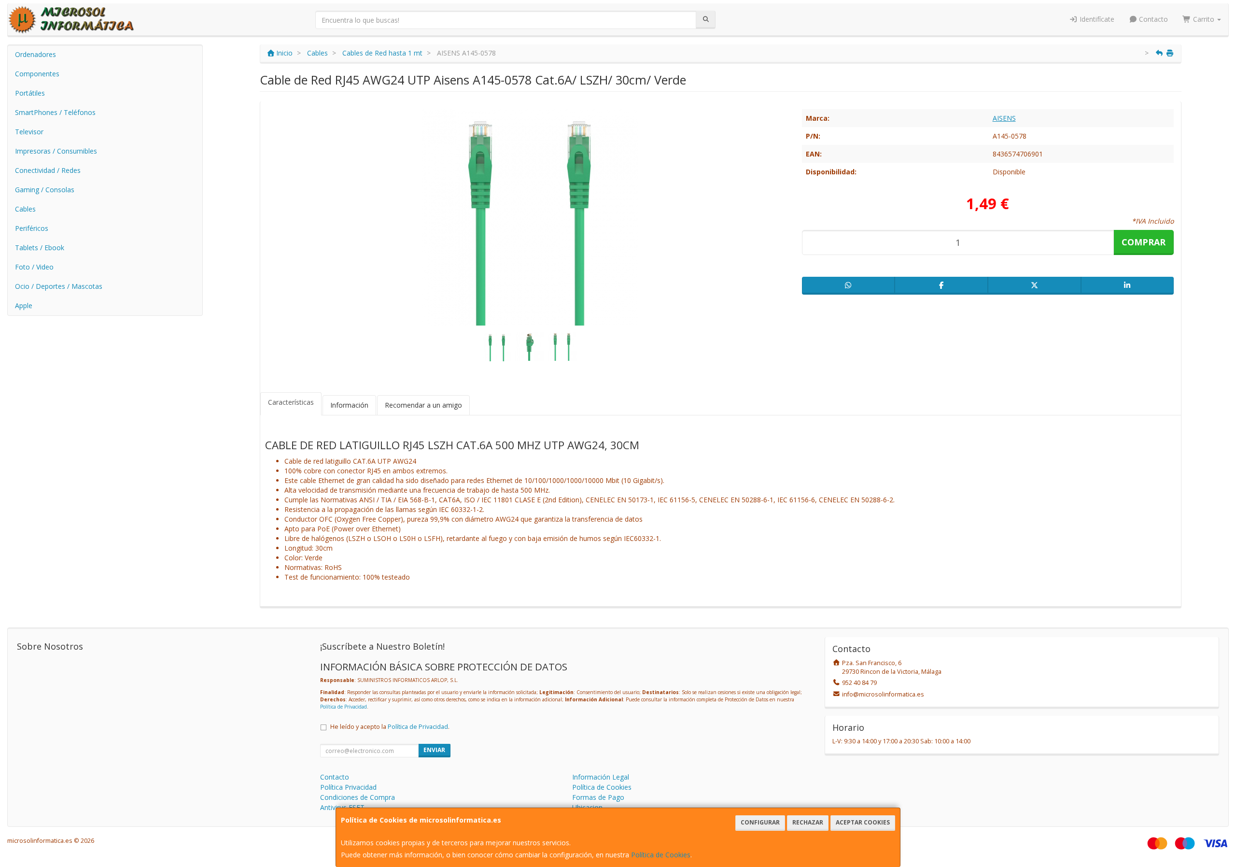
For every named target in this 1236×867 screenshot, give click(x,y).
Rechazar (807, 822)
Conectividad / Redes (48, 170)
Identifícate (1096, 19)
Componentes (37, 73)
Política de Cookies (660, 854)
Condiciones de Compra (357, 797)
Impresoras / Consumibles (56, 151)
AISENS (1004, 118)
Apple (23, 305)
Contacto (1152, 19)
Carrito (1203, 19)
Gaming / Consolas (44, 189)
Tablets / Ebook (39, 247)
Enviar (434, 750)
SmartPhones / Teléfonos (55, 112)
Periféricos (31, 228)
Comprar (1144, 242)
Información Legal (600, 777)
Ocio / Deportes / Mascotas (58, 286)
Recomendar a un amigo (423, 405)
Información (349, 405)
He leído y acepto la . (389, 727)
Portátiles (30, 93)
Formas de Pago (598, 797)
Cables (25, 208)
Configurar (760, 822)
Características (291, 402)
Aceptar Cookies (863, 822)
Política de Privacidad (343, 706)
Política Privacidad (348, 787)
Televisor (29, 131)
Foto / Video (34, 266)
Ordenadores (35, 54)
